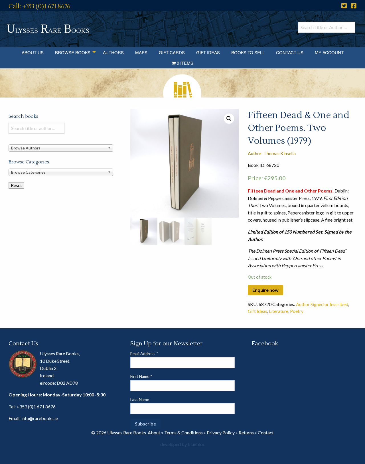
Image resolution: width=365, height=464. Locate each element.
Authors (113, 52)
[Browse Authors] (61, 148)
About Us (33, 52)
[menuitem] (32, 52)
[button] (229, 119)
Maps (141, 52)
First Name (141, 376)
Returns (246, 432)
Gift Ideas (208, 52)
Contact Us (289, 52)
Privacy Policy (221, 432)
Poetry (296, 311)
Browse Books (72, 52)
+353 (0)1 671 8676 (36, 406)
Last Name (139, 399)
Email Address (144, 353)
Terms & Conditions (183, 432)
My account (329, 52)
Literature (278, 311)
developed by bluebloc (182, 444)
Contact (266, 432)
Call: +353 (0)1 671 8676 (39, 6)
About (154, 432)
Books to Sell (248, 52)
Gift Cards (172, 52)
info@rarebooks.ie (39, 418)
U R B (48, 29)
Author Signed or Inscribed (322, 304)
